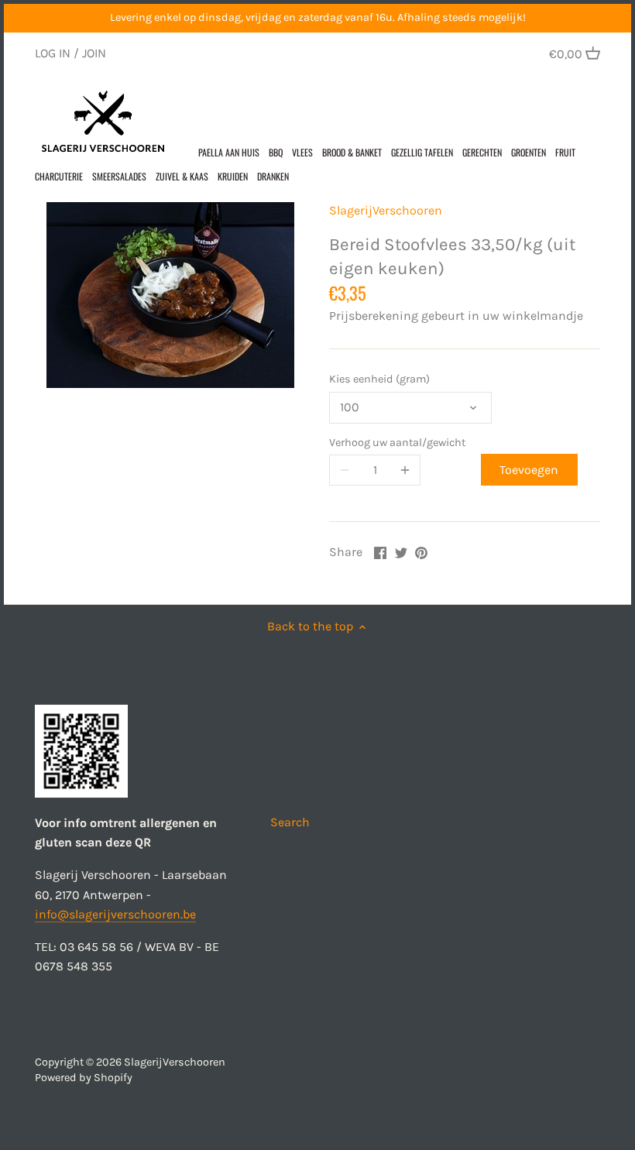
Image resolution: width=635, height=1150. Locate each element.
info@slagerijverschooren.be (115, 914)
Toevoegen (528, 469)
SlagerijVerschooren (385, 210)
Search (290, 822)
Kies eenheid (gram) (379, 379)
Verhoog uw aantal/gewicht (397, 442)
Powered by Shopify (83, 1077)
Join (94, 53)
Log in (52, 53)
